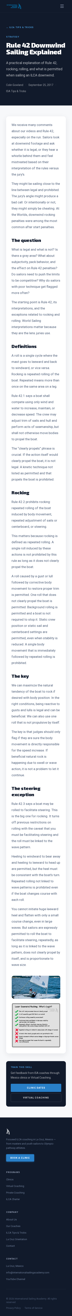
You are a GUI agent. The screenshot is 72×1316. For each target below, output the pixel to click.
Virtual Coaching (36, 1097)
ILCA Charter (13, 1199)
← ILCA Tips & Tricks (20, 27)
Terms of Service (33, 1308)
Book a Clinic (20, 1158)
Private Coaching (15, 1192)
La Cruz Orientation (16, 1239)
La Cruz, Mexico (15, 1266)
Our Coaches (13, 1226)
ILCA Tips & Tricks (16, 1232)
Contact (10, 1245)
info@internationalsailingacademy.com (27, 1272)
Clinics (9, 1179)
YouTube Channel (15, 1279)
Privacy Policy (13, 1308)
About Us (11, 1219)
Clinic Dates (36, 1087)
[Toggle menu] (62, 6)
